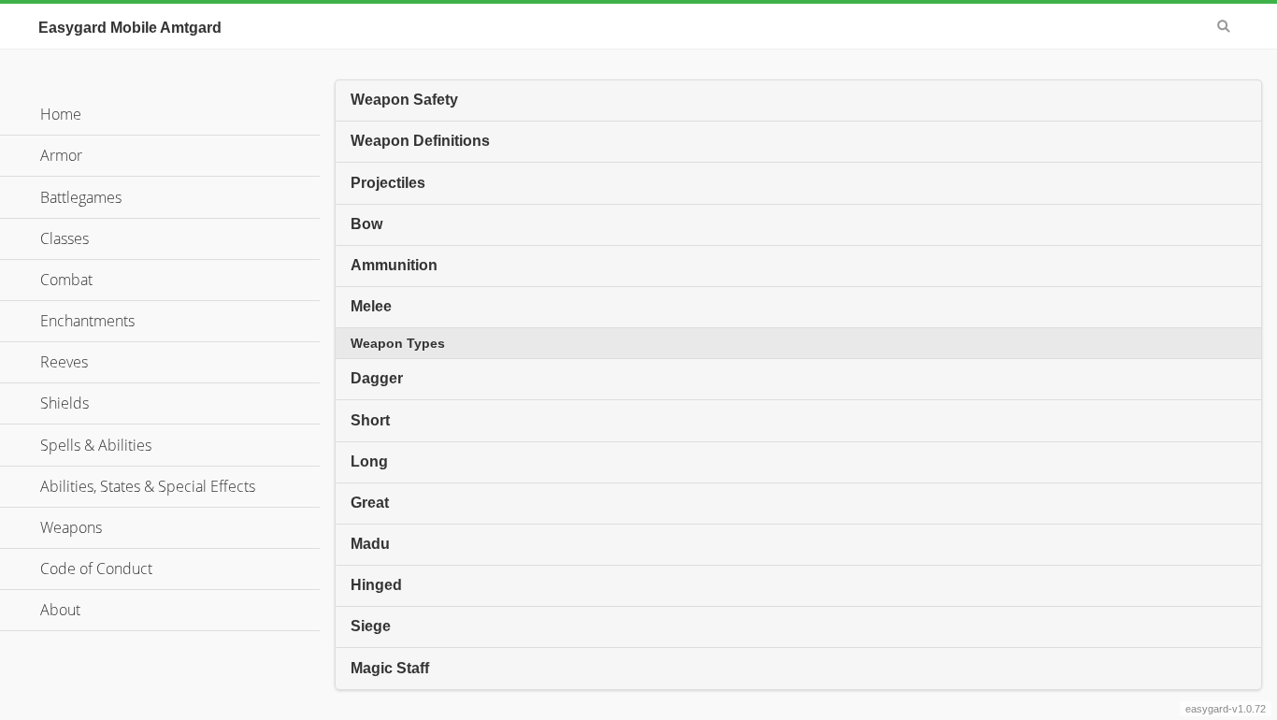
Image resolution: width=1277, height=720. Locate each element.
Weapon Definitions (420, 141)
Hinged (376, 585)
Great (370, 503)
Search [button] (1224, 26)
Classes (64, 238)
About (60, 609)
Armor (61, 155)
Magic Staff (390, 668)
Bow (366, 224)
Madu (370, 544)
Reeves (64, 362)
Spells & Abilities (95, 445)
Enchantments (87, 320)
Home (60, 114)
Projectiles (388, 183)
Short (370, 420)
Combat (66, 279)
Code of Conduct (96, 568)
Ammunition (394, 265)
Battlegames (81, 197)
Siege (371, 626)
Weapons (71, 527)
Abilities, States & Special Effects (147, 486)
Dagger (377, 378)
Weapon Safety (404, 100)
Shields (64, 403)
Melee (371, 306)
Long (369, 461)
